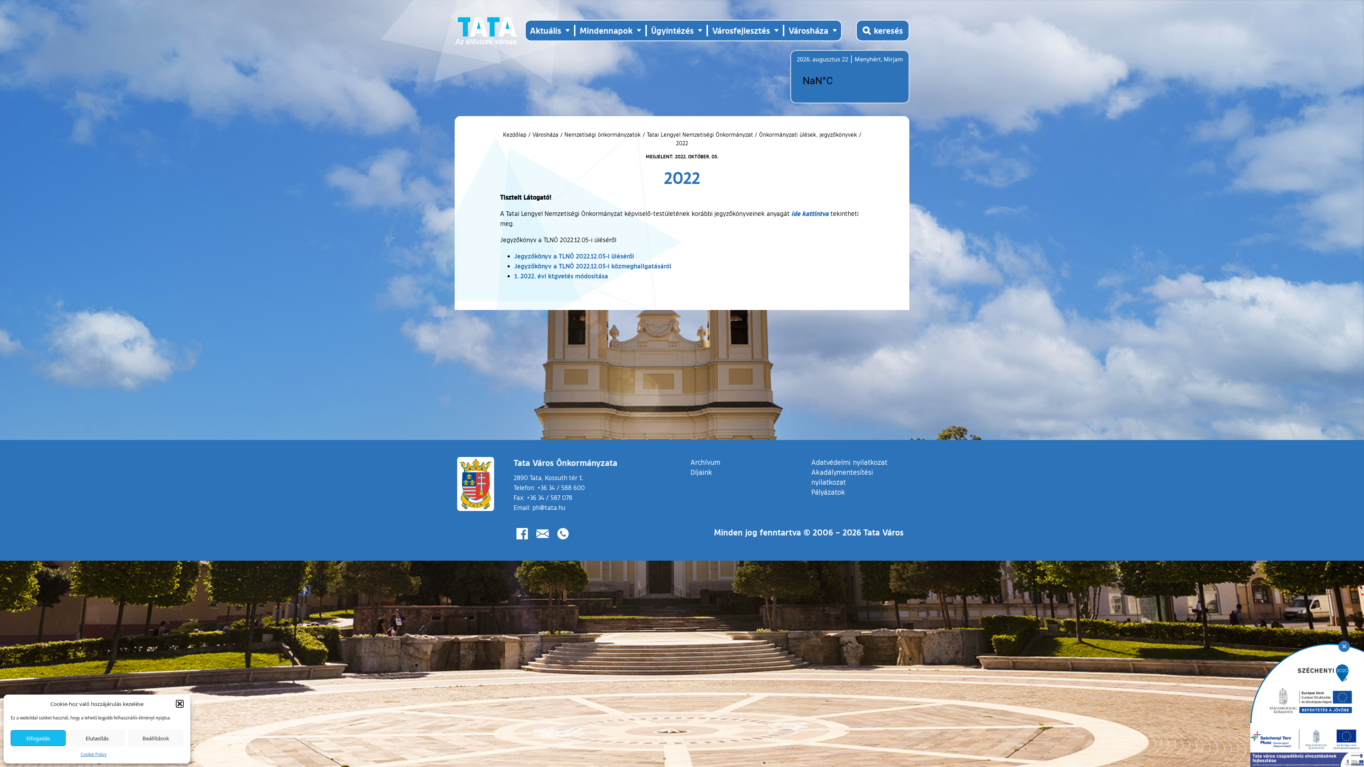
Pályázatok (828, 491)
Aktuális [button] (545, 30)
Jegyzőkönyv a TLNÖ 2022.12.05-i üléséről (574, 256)
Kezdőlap (515, 134)
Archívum (705, 462)
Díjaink (701, 472)
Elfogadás (38, 738)
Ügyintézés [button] (672, 30)
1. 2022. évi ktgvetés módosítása (561, 276)
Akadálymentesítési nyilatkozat (842, 476)
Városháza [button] (808, 30)
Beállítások (155, 738)
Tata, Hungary (836, 81)
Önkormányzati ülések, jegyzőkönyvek (808, 134)
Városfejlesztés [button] (741, 30)
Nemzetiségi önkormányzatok (602, 134)
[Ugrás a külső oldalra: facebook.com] (522, 533)
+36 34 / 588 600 (561, 487)
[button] (179, 703)
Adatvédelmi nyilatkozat (849, 462)
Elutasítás (97, 738)
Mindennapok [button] (606, 30)
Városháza (545, 134)
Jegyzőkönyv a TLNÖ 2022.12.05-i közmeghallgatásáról (592, 266)
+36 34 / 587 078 (549, 497)
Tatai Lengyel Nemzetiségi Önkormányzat (700, 134)
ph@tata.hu (548, 507)
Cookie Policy (94, 754)
